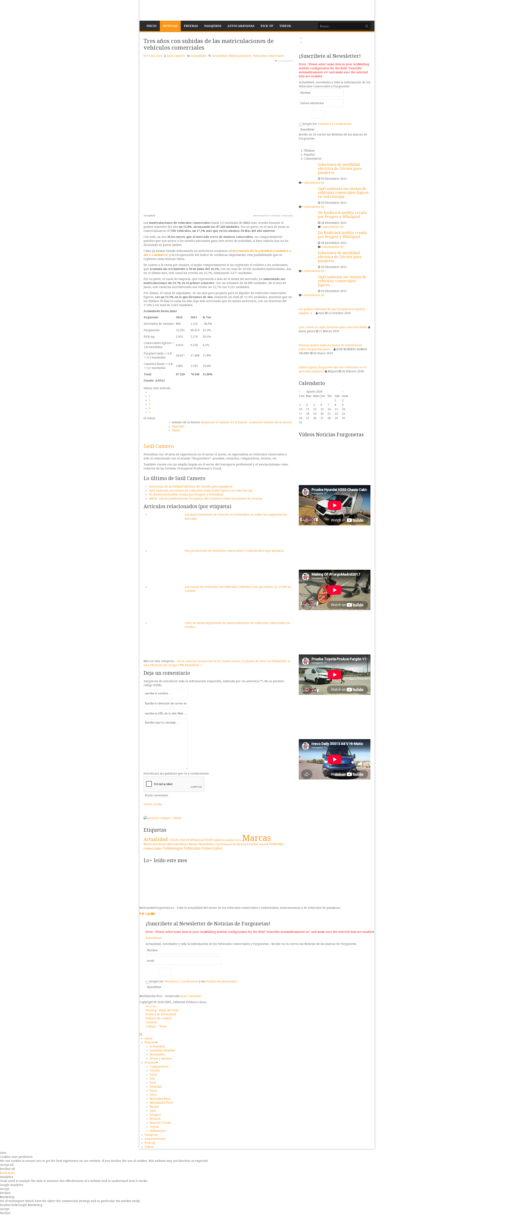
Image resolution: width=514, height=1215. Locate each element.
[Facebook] (140, 913)
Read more (7, 1172)
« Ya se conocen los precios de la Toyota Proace (208, 661)
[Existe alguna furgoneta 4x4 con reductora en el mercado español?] (304, 360)
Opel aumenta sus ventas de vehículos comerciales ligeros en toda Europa (201, 490)
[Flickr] (152, 913)
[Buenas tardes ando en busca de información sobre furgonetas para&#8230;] (304, 338)
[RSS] (154, 913)
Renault (264, 844)
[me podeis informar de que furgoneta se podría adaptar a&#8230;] (304, 301)
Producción (240, 844)
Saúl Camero (176, 55)
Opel (218, 844)
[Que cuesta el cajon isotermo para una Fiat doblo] (304, 320)
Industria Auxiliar (224, 840)
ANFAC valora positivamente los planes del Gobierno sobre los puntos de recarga (205, 498)
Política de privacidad (221, 981)
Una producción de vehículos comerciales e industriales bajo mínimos (234, 550)
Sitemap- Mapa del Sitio (162, 1010)
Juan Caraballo (191, 996)
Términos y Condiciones (334, 123)
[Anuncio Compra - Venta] (162, 817)
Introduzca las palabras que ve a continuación (176, 773)
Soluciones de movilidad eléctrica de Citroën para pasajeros (191, 486)
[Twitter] (143, 913)
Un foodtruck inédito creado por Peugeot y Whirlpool (186, 494)
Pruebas (253, 844)
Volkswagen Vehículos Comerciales (192, 848)
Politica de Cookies (159, 1018)
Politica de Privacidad (161, 1014)
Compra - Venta (156, 1026)
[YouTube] (149, 913)
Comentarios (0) (313, 182)
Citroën (174, 840)
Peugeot (227, 844)
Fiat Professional (192, 840)
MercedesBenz (178, 844)
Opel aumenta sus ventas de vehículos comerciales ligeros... (342, 281)
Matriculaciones (240, 55)
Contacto (152, 1022)
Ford (209, 840)
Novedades (207, 844)
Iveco (238, 840)
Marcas (256, 838)
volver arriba (153, 804)
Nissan (194, 844)
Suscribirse (154, 937)
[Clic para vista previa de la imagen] (218, 137)
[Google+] (146, 913)
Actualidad (198, 55)
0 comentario (285, 60)
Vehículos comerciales (268, 55)
